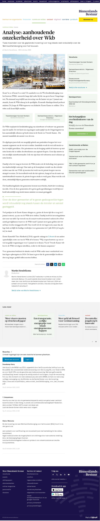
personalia (7, 489)
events (35, 1)
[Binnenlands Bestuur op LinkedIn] (60, 474)
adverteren (28, 1)
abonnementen (8, 483)
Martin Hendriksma (10, 50)
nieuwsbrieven (32, 483)
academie (19, 1)
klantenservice (32, 474)
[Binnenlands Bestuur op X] (57, 474)
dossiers (6, 492)
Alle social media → (59, 479)
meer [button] (82, 1)
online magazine (53, 1)
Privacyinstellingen (34, 506)
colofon (30, 477)
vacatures (11, 1)
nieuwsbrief (43, 1)
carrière (65, 20)
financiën (27, 20)
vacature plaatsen (34, 489)
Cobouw (51, 237)
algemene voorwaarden (36, 492)
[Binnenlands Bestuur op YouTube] (68, 474)
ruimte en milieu (39, 20)
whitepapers (74, 1)
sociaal (50, 20)
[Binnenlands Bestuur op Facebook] (53, 474)
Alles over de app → (59, 498)
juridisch (73, 20)
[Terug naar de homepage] (88, 13)
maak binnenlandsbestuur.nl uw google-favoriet (37, 497)
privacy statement (34, 503)
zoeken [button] (96, 1)
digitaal (57, 20)
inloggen (88, 1)
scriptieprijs (65, 1)
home (4, 1)
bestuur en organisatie (12, 20)
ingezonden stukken (34, 480)
